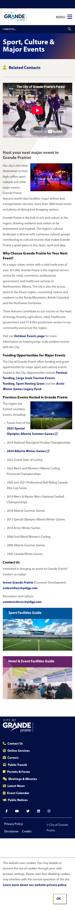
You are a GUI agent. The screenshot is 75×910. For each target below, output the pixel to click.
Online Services (19, 751)
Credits (27, 831)
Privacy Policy (13, 824)
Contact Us (15, 743)
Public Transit (17, 765)
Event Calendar (18, 793)
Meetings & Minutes (22, 779)
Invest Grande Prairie (18, 582)
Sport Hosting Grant (30, 384)
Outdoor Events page (29, 336)
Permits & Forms (18, 772)
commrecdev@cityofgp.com (22, 602)
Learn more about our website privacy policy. (35, 885)
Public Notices (18, 800)
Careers (13, 758)
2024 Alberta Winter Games (26, 451)
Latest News (16, 786)
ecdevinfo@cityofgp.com (20, 588)
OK (59, 899)
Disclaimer (11, 831)
